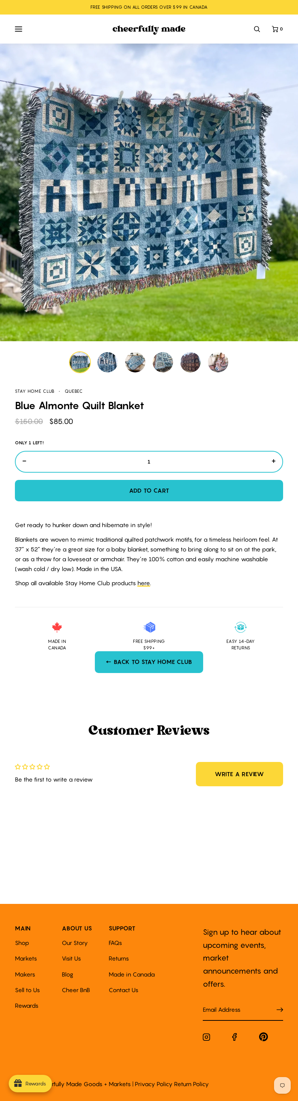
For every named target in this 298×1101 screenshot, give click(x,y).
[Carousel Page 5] (190, 362)
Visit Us (71, 958)
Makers (25, 974)
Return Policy (191, 1084)
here (143, 583)
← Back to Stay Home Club (149, 661)
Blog (67, 974)
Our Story (75, 942)
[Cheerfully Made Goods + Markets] (149, 30)
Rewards (27, 1005)
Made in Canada (132, 974)
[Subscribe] (280, 1010)
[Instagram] (206, 1038)
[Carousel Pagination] (149, 362)
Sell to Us (27, 990)
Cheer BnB (76, 990)
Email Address (217, 1002)
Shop (22, 942)
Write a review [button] (239, 774)
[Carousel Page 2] (107, 362)
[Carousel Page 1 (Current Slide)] (80, 362)
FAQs (115, 942)
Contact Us (123, 990)
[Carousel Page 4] (163, 362)
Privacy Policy (154, 1084)
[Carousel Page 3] (135, 362)
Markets (26, 958)
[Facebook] (234, 1038)
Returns (119, 958)
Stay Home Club (35, 391)
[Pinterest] (263, 1038)
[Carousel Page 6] (218, 362)
